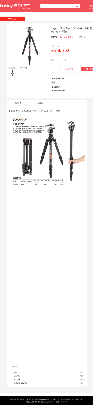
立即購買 (69, 69)
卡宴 (53, 83)
